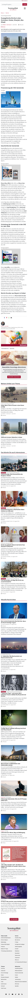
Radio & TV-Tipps (4, 948)
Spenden (17, 986)
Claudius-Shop (18, 937)
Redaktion (17, 951)
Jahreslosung (17, 979)
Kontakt (16, 948)
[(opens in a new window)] (6, 995)
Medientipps (3, 942)
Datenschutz (17, 955)
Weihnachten (3, 979)
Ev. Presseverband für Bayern (21, 962)
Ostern (2, 975)
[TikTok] (15, 995)
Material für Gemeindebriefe (21, 981)
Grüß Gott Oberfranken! (6, 937)
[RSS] (22, 995)
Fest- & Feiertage (4, 972)
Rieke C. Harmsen (7, 25)
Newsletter (17, 953)
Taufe (2, 981)
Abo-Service (17, 940)
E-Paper (16, 942)
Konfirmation (3, 984)
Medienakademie (18, 970)
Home (2, 13)
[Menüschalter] (24, 8)
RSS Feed (17, 984)
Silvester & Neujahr (5, 977)
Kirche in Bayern (4, 940)
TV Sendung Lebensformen (6, 951)
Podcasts (3, 946)
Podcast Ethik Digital (5, 944)
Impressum (17, 957)
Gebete (16, 977)
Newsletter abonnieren (14, 377)
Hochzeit (3, 986)
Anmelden (25, 0)
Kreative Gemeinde (19, 972)
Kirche (7, 13)
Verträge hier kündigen (19, 944)
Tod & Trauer (3, 988)
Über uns (17, 960)
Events (16, 975)
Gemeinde (12, 348)
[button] (3, 27)
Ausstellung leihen (19, 968)
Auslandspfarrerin (5, 348)
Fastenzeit (3, 970)
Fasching (3, 968)
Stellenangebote (18, 946)
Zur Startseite (14, 919)
